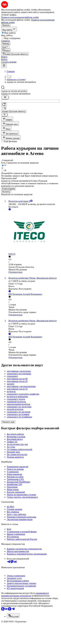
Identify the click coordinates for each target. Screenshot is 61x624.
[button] (4, 57)
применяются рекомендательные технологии (25, 594)
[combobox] (14, 91)
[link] (6, 50)
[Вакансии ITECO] (33, 232)
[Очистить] (5, 97)
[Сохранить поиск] (4, 105)
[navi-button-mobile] (4, 65)
